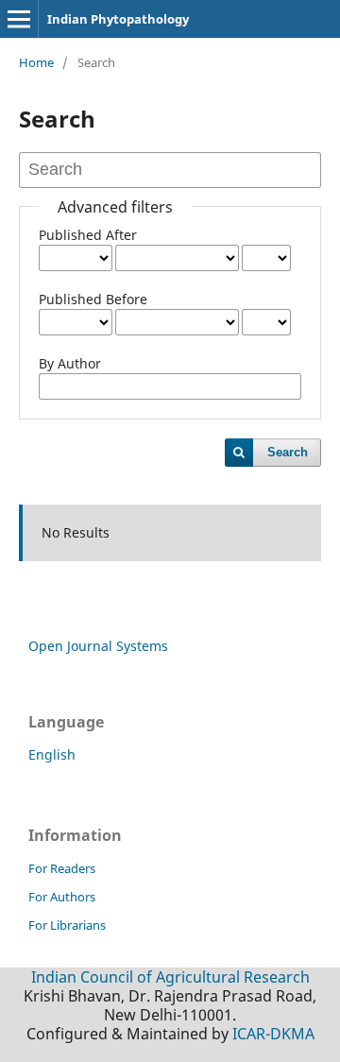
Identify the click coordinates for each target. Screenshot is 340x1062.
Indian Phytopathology (118, 18)
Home (36, 62)
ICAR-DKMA (273, 1033)
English (52, 754)
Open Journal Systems (98, 646)
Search (287, 452)
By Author (70, 363)
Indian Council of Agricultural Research (170, 977)
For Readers (61, 868)
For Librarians (67, 925)
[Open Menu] (19, 19)
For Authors (61, 896)
